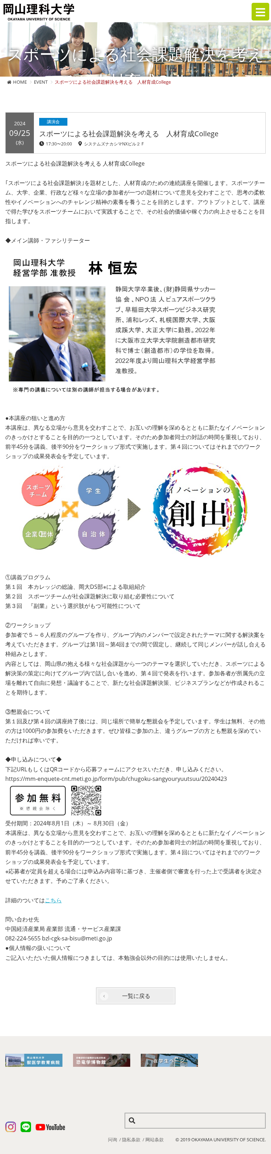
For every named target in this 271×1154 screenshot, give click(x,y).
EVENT (41, 82)
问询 (112, 1139)
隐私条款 (131, 1139)
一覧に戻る (136, 996)
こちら (53, 900)
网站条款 (154, 1139)
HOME (20, 82)
